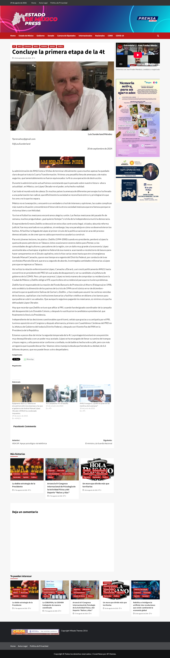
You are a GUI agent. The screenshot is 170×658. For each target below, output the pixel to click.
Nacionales (100, 35)
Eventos (60, 593)
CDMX (110, 35)
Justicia (25, 474)
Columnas (27, 46)
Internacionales (85, 35)
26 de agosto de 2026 (91, 490)
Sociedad (145, 596)
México (36, 46)
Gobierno (41, 35)
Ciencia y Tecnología (140, 589)
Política (60, 46)
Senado (51, 35)
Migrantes (87, 477)
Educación (60, 471)
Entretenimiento (53, 474)
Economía (147, 593)
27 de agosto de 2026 (20, 490)
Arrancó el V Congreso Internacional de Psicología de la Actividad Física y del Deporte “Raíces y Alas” (61, 488)
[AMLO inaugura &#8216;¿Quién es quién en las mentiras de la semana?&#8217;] (95, 393)
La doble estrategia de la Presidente (23, 485)
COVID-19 (120, 35)
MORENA (44, 46)
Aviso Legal (43, 3)
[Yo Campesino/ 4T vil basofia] (61, 393)
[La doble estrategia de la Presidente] (27, 469)
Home (33, 3)
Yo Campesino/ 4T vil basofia (57, 403)
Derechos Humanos (99, 471)
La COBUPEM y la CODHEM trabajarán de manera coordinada (53, 605)
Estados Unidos (89, 474)
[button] (158, 36)
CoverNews (98, 654)
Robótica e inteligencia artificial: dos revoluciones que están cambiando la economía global (144, 606)
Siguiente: (98, 442)
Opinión (52, 46)
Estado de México (26, 35)
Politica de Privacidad (58, 3)
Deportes (51, 471)
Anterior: (29, 442)
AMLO (20, 46)
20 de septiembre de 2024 (22, 58)
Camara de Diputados (66, 35)
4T (14, 46)
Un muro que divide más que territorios (96, 485)
